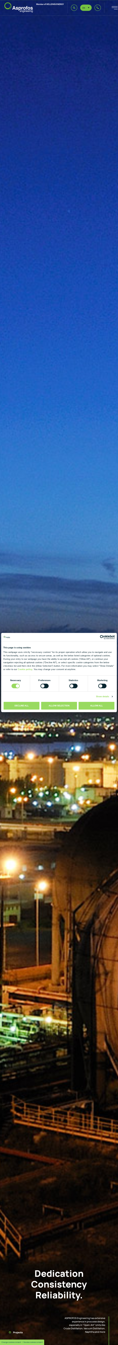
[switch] (44, 686)
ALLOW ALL (96, 705)
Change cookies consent (11, 1342)
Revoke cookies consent (33, 1342)
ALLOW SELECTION (59, 705)
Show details (102, 696)
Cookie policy (25, 669)
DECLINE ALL (22, 705)
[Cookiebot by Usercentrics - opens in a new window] (102, 637)
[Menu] (111, 7)
